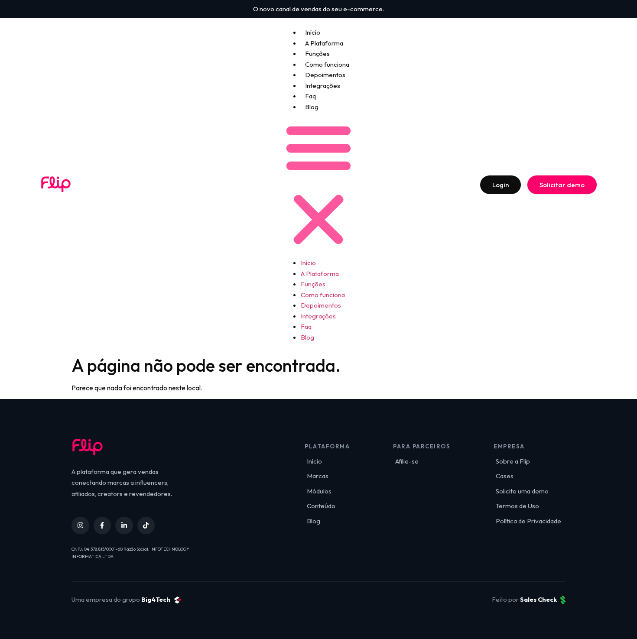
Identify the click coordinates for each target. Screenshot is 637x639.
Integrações (322, 85)
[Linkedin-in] (124, 526)
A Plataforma (324, 43)
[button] (318, 184)
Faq (310, 96)
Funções (317, 53)
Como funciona (327, 64)
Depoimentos (325, 75)
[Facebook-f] (102, 526)
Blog (311, 107)
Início (312, 32)
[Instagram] (80, 526)
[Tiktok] (146, 526)
